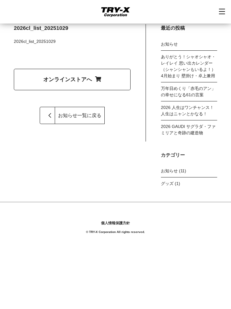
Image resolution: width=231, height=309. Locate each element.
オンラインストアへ (67, 79)
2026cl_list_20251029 (35, 41)
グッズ (167, 183)
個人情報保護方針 (115, 223)
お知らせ (169, 44)
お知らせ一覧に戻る (79, 115)
